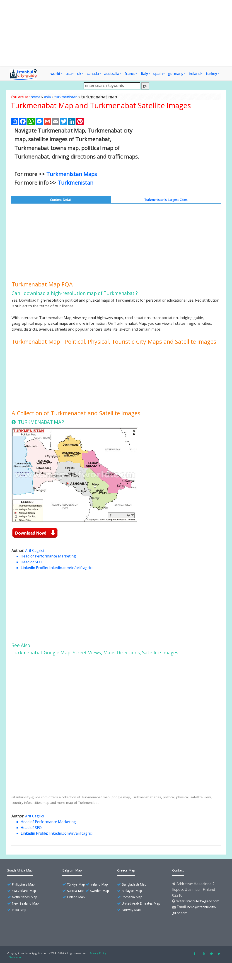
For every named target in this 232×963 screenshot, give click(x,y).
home (35, 96)
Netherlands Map (24, 897)
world (55, 73)
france (130, 73)
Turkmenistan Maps (71, 174)
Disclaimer (14, 957)
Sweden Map (99, 891)
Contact (178, 870)
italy (144, 73)
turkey (211, 73)
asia (47, 96)
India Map (19, 910)
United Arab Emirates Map (141, 903)
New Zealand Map (25, 903)
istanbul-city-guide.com (202, 901)
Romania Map (132, 897)
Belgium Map (72, 870)
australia (111, 73)
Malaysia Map (132, 891)
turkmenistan (65, 96)
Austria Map (76, 891)
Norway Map (131, 910)
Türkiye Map (76, 884)
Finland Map (76, 897)
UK (79, 73)
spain (158, 73)
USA (68, 73)
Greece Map (126, 870)
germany (175, 73)
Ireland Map (99, 884)
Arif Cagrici (34, 550)
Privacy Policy (98, 953)
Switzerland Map (24, 891)
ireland (195, 73)
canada (93, 73)
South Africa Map (20, 870)
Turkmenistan (76, 182)
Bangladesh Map (134, 884)
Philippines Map (23, 884)
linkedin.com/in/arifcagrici (70, 567)
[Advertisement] (116, 33)
